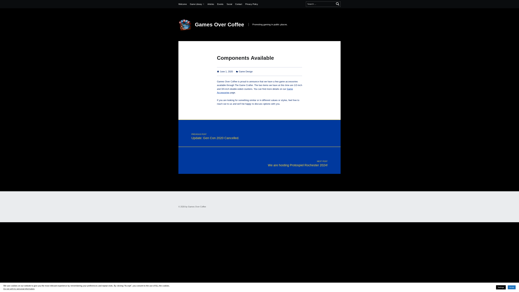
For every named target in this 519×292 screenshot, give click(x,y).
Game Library (196, 4)
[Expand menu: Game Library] (203, 4)
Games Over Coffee (219, 24)
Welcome (182, 4)
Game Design (246, 71)
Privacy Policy (251, 4)
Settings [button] (501, 287)
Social (229, 4)
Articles (210, 4)
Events (220, 4)
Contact (238, 4)
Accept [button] (511, 287)
